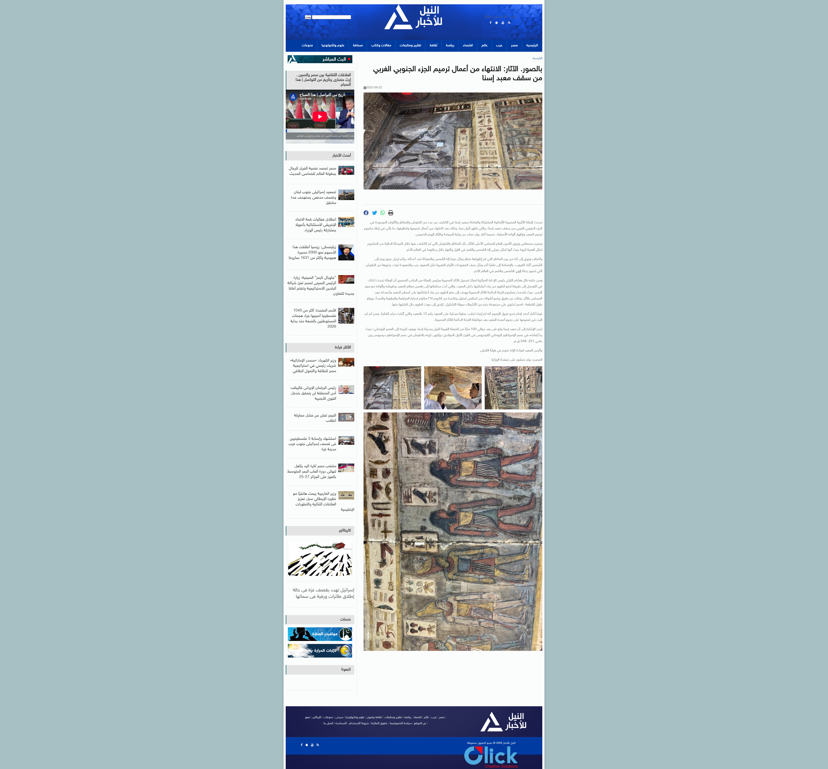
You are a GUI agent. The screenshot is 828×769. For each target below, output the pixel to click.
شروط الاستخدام (359, 723)
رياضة (450, 46)
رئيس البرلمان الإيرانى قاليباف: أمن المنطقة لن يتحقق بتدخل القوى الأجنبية (313, 393)
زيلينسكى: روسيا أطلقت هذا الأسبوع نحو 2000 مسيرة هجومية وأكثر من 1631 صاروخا (312, 252)
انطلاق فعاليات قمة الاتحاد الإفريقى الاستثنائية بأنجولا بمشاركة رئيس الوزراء (315, 225)
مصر (514, 46)
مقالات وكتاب (381, 46)
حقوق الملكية (379, 723)
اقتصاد (468, 46)
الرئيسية (532, 46)
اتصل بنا (328, 723)
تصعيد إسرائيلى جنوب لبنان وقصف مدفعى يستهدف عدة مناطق (313, 197)
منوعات (307, 46)
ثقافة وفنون (374, 717)
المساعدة (341, 723)
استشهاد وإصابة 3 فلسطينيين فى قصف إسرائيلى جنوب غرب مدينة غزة (312, 444)
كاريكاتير (345, 530)
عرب (499, 46)
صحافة (358, 46)
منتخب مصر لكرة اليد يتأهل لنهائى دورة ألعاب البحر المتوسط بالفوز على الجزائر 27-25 (311, 471)
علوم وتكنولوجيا (332, 46)
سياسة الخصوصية (401, 723)
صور (307, 717)
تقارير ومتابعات (410, 46)
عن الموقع (420, 723)
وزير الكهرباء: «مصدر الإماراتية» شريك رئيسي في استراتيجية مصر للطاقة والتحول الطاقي (313, 366)
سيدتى (339, 717)
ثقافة (433, 46)
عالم (484, 46)
